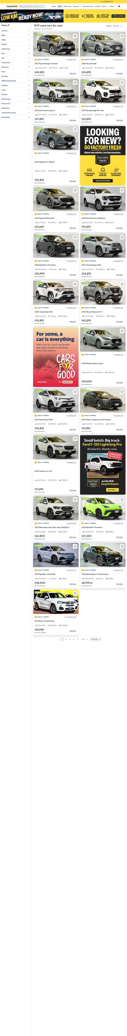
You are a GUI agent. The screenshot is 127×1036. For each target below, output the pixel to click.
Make (3, 35)
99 (83, 639)
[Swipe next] (76, 44)
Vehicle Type (5, 49)
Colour (3, 90)
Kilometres (5, 67)
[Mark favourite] (75, 35)
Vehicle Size (5, 108)
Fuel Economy (6, 99)
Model (3, 40)
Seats (3, 72)
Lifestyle (4, 94)
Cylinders (4, 85)
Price (3, 53)
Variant (4, 44)
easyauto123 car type (8, 113)
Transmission (5, 63)
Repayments (5, 104)
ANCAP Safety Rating (8, 81)
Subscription (5, 117)
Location (4, 31)
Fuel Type (4, 76)
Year (3, 58)
